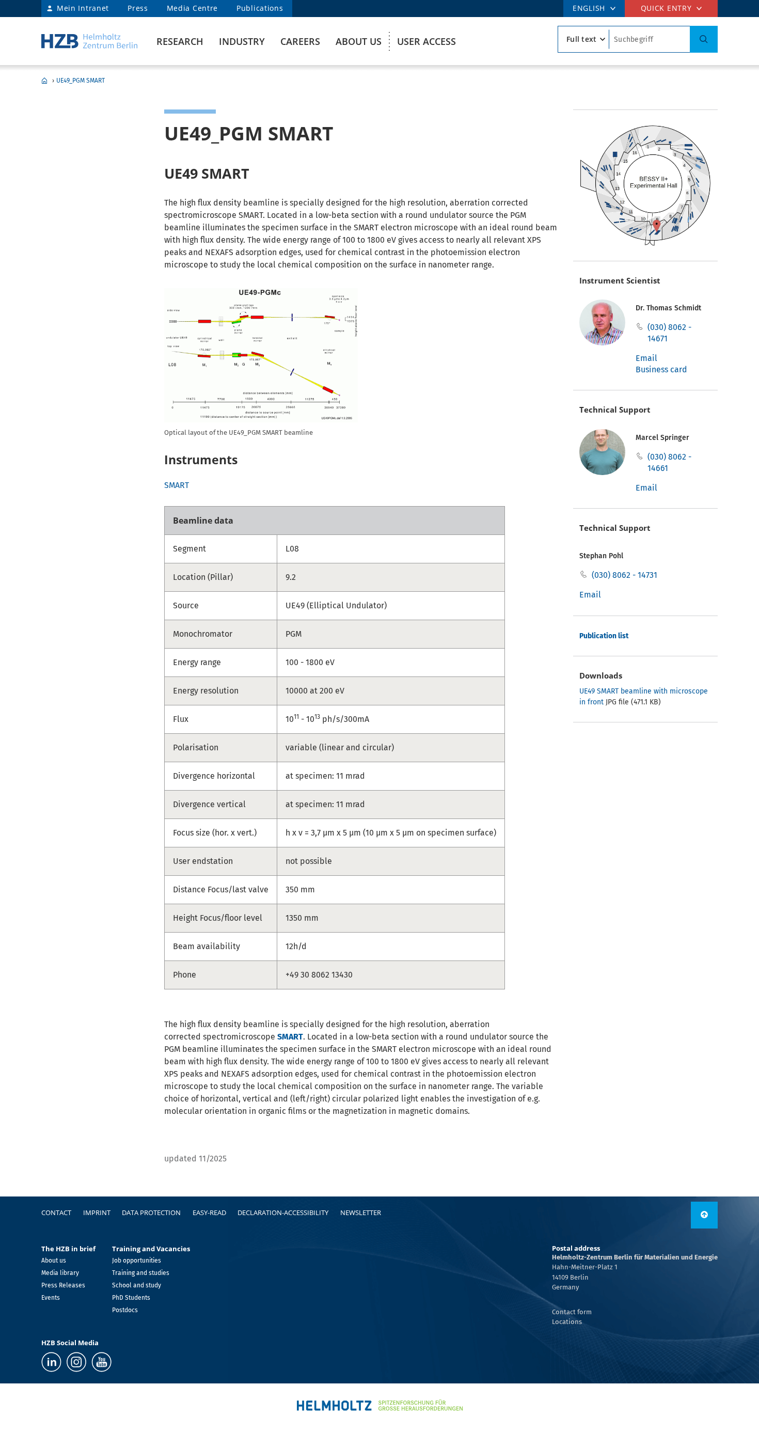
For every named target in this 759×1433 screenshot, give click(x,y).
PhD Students (131, 1297)
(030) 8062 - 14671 (669, 332)
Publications (259, 8)
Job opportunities (136, 1260)
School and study (136, 1285)
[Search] (704, 39)
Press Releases (63, 1285)
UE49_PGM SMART (80, 80)
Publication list (603, 636)
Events (50, 1297)
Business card (661, 369)
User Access (426, 41)
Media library (60, 1273)
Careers (300, 41)
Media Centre (192, 8)
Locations (567, 1322)
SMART (176, 485)
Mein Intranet (83, 8)
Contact (56, 1212)
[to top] (704, 1215)
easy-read (209, 1212)
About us (359, 41)
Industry (242, 41)
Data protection (151, 1212)
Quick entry (666, 8)
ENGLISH (589, 8)
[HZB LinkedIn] (51, 1362)
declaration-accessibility (283, 1212)
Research (179, 41)
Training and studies (140, 1273)
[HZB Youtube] (101, 1362)
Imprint (96, 1212)
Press (138, 8)
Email (646, 358)
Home (44, 80)
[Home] (89, 41)
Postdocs (125, 1310)
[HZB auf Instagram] (76, 1362)
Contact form (572, 1312)
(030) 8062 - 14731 (624, 575)
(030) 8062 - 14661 (669, 462)
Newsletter (360, 1212)
